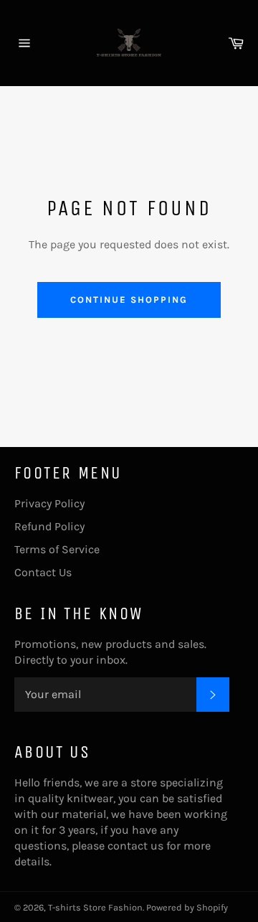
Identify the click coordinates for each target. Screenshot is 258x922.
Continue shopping (128, 299)
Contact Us (43, 572)
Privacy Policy (49, 503)
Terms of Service (57, 549)
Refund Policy (49, 526)
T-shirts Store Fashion (95, 907)
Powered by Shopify (187, 907)
